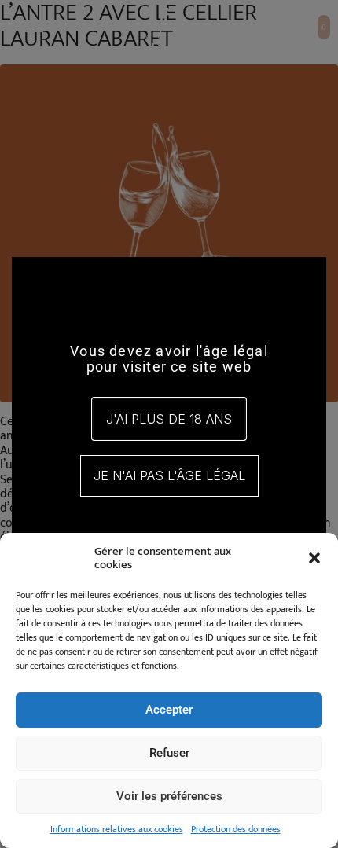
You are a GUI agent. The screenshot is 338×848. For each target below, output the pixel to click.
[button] (314, 558)
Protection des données (236, 829)
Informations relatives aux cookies (116, 829)
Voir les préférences (169, 796)
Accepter (169, 710)
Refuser (169, 753)
